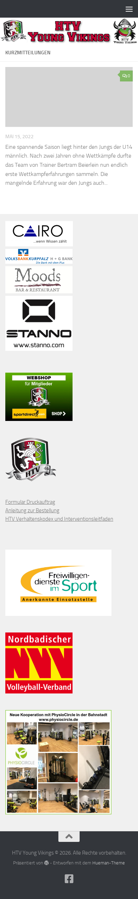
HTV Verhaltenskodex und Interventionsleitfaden (59, 519)
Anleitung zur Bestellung (32, 510)
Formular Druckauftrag (30, 502)
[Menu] (129, 9)
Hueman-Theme (108, 863)
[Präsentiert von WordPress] (46, 863)
